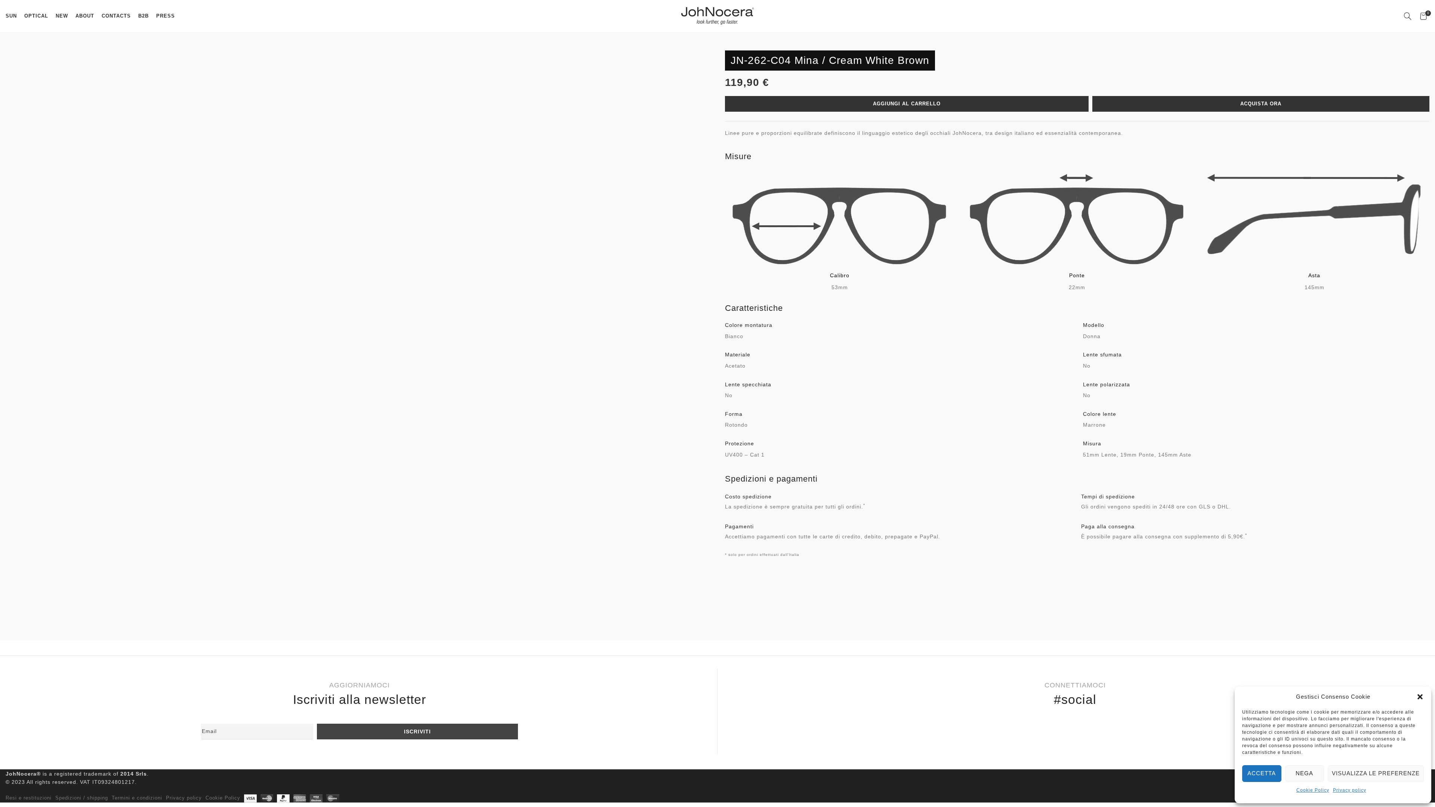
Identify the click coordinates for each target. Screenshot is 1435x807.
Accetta (1261, 773)
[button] (1420, 697)
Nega (1304, 773)
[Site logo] (717, 15)
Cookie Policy (1312, 790)
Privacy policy (1349, 790)
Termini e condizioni (137, 798)
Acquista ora (1260, 103)
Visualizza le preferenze (1376, 773)
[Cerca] (1408, 16)
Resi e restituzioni (29, 798)
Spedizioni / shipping (81, 798)
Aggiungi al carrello (907, 103)
